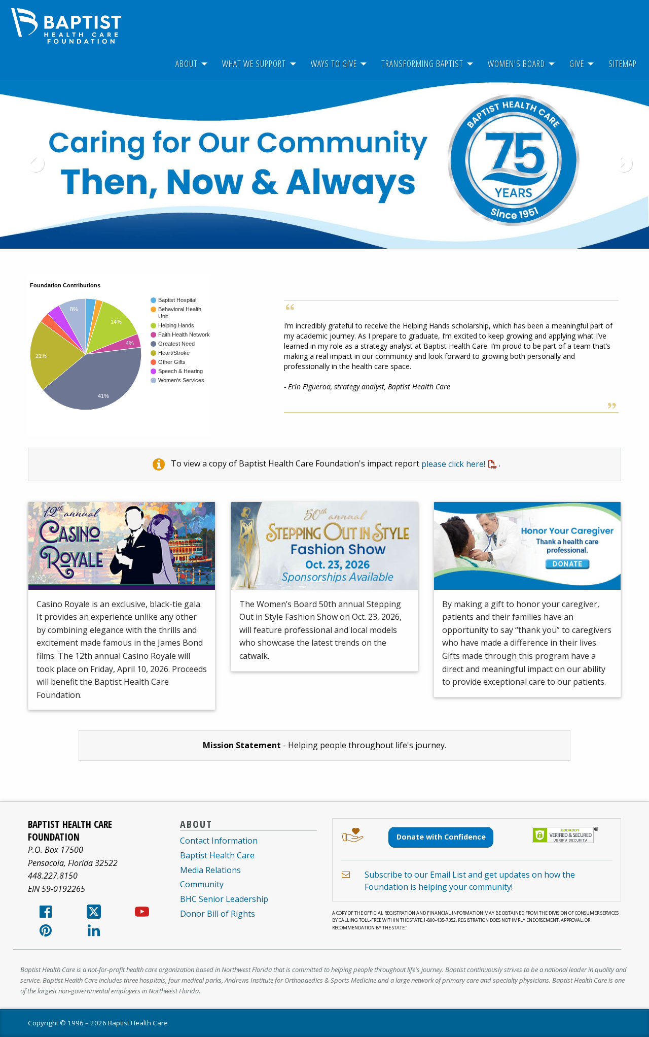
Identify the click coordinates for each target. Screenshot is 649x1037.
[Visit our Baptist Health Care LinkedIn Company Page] (94, 933)
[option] (324, 164)
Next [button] (619, 164)
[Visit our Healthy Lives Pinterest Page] (45, 933)
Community (202, 884)
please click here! (453, 464)
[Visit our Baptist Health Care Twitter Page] (94, 914)
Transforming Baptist (422, 63)
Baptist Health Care (217, 855)
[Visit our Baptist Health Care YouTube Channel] (142, 914)
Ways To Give (334, 63)
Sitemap (622, 63)
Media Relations (210, 870)
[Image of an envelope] (346, 874)
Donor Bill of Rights (217, 913)
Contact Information (219, 840)
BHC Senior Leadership (224, 899)
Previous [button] (30, 164)
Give (576, 63)
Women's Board (516, 63)
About (186, 63)
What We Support (254, 63)
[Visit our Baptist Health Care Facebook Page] (45, 914)
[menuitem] (186, 64)
